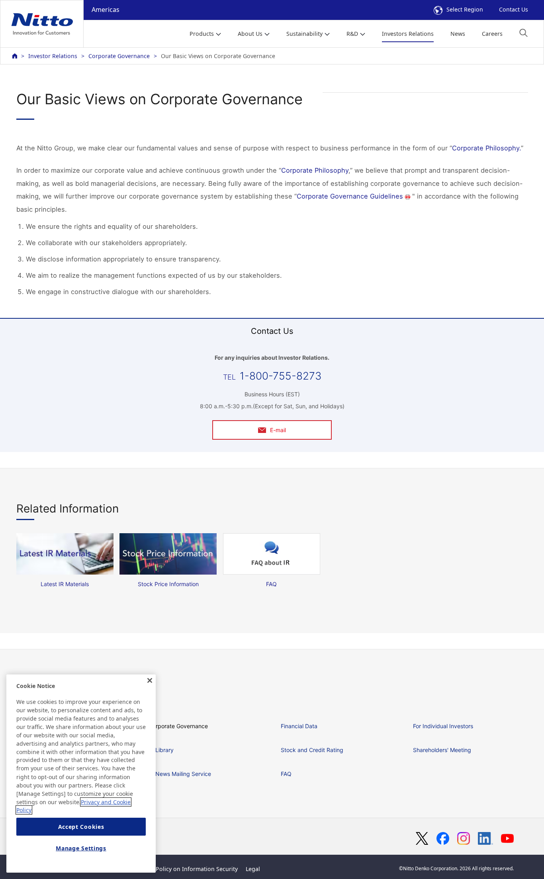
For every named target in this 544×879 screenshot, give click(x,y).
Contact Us (513, 9)
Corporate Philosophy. (486, 148)
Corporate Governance (119, 56)
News (457, 33)
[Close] (150, 680)
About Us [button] (250, 33)
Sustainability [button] (304, 33)
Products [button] (202, 33)
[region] (81, 773)
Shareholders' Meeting (442, 749)
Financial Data (299, 726)
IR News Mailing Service (180, 773)
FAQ (286, 773)
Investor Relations (52, 56)
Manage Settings (81, 848)
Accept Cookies (81, 826)
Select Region (464, 9)
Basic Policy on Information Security (189, 869)
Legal (253, 869)
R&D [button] (352, 33)
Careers (492, 33)
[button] (523, 33)
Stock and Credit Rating (312, 749)
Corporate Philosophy (314, 170)
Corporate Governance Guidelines (350, 196)
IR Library (161, 749)
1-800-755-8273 (280, 376)
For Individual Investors (443, 726)
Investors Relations (408, 33)
